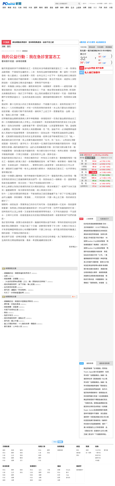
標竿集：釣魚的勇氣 (12, 304)
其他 (21, 472)
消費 (84, 8)
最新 (4, 450)
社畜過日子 (104, 219)
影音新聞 (6, 466)
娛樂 (62, 8)
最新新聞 (86, 363)
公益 (67, 475)
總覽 (58, 470)
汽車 (100, 8)
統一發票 (88, 453)
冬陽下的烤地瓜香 (11, 310)
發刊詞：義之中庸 (11, 321)
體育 (67, 8)
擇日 (77, 455)
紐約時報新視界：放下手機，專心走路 (19, 284)
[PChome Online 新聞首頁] (30, 3)
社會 (20, 8)
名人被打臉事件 (92, 72)
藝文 (67, 472)
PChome (92, 3)
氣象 (97, 446)
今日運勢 (91, 42)
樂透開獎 (109, 47)
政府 (105, 8)
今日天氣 (83, 47)
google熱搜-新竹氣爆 (94, 67)
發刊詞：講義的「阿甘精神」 (15, 290)
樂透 (87, 450)
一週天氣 (98, 453)
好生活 (68, 470)
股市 (84, 3)
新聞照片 (33, 466)
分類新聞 (6, 446)
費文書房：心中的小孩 (13, 326)
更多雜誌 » (73, 247)
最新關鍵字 (79, 470)
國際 (35, 8)
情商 (21, 453)
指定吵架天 (8, 315)
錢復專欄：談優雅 (11, 279)
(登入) (110, 3)
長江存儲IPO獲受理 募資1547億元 (97, 262)
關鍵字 (78, 466)
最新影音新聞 (104, 363)
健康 (56, 8)
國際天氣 (98, 458)
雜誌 (95, 8)
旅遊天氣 (98, 455)
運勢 (46, 8)
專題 (9, 8)
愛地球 (68, 477)
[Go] (79, 4)
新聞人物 (41, 446)
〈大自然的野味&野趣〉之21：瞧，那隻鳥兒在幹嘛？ (25, 281)
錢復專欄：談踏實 (11, 307)
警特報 (106, 450)
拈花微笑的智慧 (10, 287)
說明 (105, 3)
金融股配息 (101, 42)
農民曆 (83, 42)
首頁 (4, 8)
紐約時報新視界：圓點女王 (15, 318)
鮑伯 (6, 312)
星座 (51, 8)
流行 (21, 460)
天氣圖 (97, 460)
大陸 (111, 8)
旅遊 (90, 8)
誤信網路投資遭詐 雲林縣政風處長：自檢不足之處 (33, 42)
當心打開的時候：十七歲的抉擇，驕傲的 (20, 324)
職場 (41, 8)
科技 (30, 8)
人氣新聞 (86, 219)
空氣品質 (92, 47)
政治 (14, 8)
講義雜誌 (25, 51)
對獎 (87, 446)
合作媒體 (99, 3)
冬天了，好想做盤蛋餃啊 (14, 293)
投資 (58, 475)
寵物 (21, 450)
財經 (25, 8)
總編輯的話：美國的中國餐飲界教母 (18, 301)
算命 (77, 450)
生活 (72, 8)
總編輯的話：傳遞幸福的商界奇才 (17, 273)
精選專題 (60, 450)
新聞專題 (60, 446)
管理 (58, 477)
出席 (6, 276)
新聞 (3, 46)
